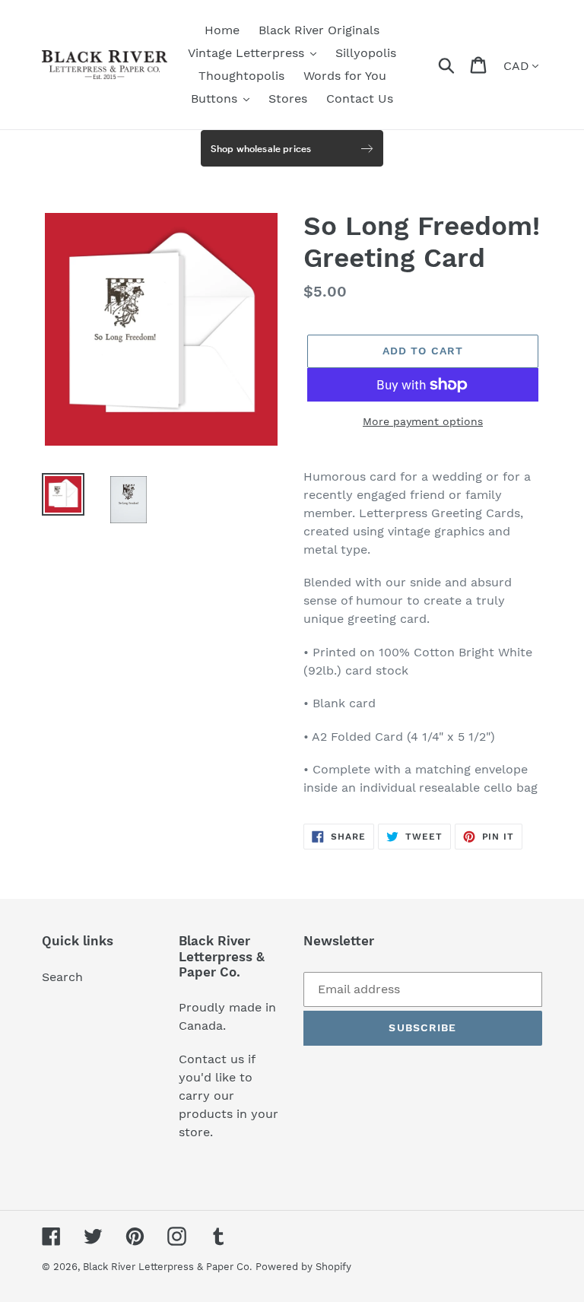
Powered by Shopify (303, 1266)
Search (62, 977)
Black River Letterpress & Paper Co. (167, 1266)
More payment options (423, 421)
